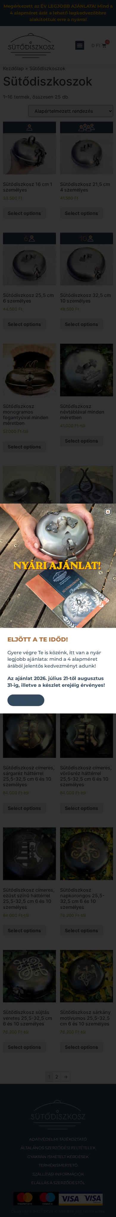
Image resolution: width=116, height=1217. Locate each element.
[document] (58, 608)
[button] (108, 511)
